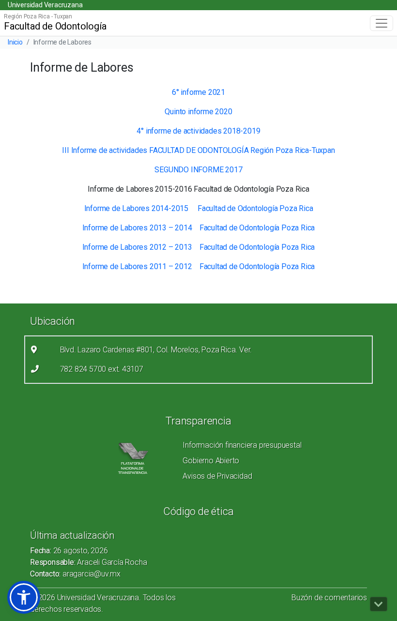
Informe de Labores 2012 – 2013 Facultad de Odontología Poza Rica (198, 247)
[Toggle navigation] (381, 23)
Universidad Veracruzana (45, 5)
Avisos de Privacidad (217, 476)
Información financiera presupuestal (242, 445)
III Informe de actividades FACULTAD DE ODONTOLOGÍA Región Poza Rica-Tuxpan (198, 150)
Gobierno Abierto (211, 460)
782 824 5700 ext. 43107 (101, 369)
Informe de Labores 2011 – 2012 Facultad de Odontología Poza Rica (198, 266)
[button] (24, 597)
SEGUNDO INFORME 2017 (198, 169)
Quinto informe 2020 (198, 111)
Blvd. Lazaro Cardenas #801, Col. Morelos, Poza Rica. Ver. (156, 349)
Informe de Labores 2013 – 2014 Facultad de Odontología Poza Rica (198, 227)
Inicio (15, 42)
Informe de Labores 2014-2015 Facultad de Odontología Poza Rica (198, 208)
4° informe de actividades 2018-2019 (198, 131)
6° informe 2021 (198, 92)
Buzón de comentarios (329, 597)
